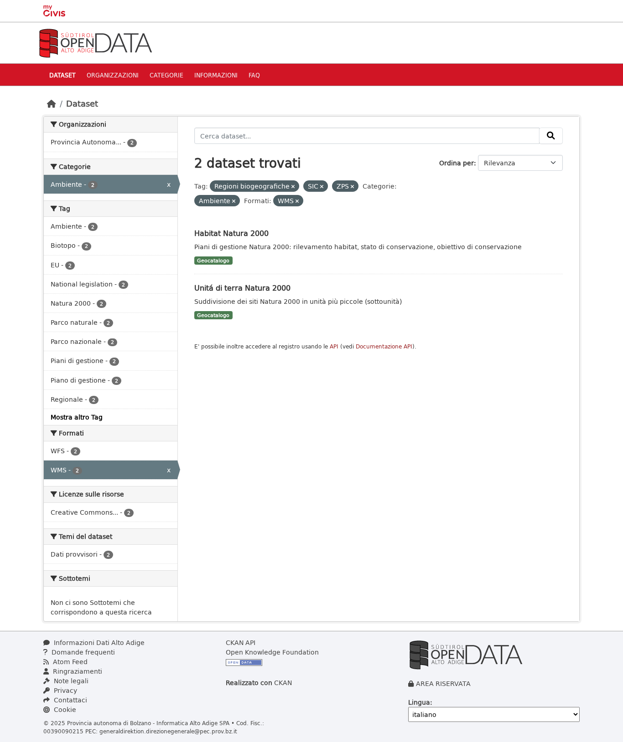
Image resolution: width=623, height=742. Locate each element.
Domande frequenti (82, 652)
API (334, 346)
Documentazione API (384, 346)
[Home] (51, 103)
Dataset (62, 75)
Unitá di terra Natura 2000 (242, 287)
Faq (254, 75)
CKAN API (240, 642)
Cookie (64, 709)
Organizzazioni (113, 75)
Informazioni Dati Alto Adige (98, 642)
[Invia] (551, 136)
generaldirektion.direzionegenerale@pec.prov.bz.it (168, 731)
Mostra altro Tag (77, 417)
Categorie (166, 75)
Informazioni (216, 75)
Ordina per (456, 163)
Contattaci (69, 700)
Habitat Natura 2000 (231, 233)
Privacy (64, 690)
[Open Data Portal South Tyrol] (95, 42)
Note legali (70, 681)
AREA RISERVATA (443, 683)
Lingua (419, 702)
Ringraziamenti (76, 671)
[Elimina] (293, 186)
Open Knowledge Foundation (272, 652)
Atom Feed (69, 661)
